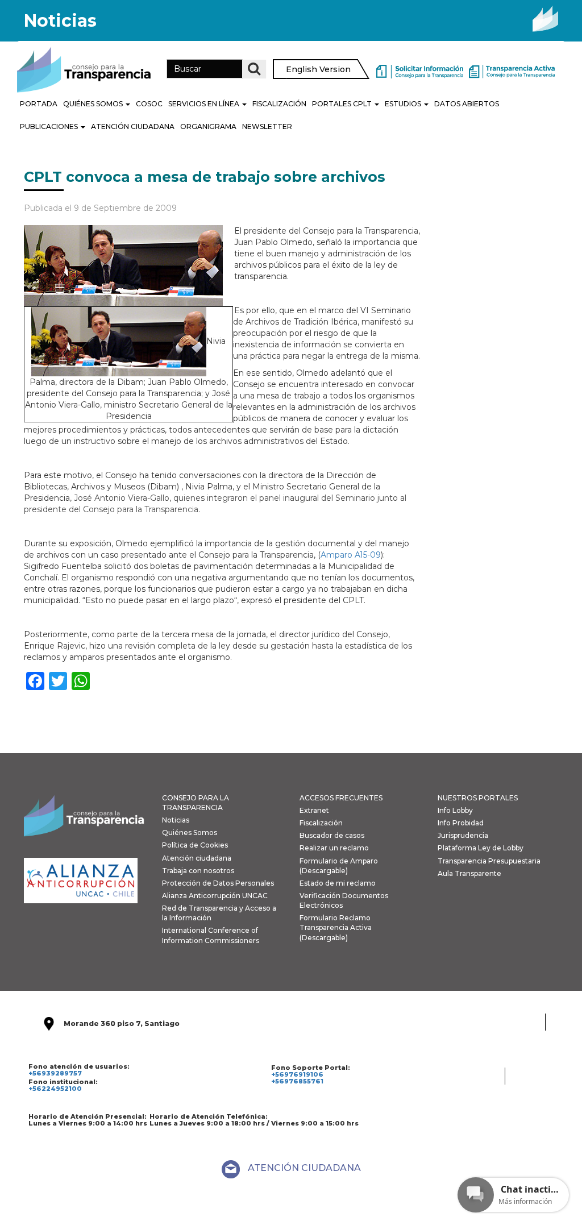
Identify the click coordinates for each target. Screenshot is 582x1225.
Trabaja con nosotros (198, 870)
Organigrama (208, 126)
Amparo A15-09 (351, 555)
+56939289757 (55, 1073)
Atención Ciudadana (132, 126)
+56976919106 (297, 1074)
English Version (318, 69)
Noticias (175, 820)
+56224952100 (55, 1089)
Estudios (404, 103)
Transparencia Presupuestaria (489, 861)
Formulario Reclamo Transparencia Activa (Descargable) (336, 927)
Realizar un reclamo (334, 848)
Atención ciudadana (196, 858)
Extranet (314, 810)
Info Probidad (461, 823)
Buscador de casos (332, 835)
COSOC (149, 103)
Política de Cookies (195, 845)
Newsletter (267, 126)
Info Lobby (455, 810)
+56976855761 (297, 1081)
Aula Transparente (469, 873)
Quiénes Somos (93, 103)
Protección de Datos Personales (218, 883)
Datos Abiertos (466, 103)
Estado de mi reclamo (338, 883)
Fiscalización (279, 103)
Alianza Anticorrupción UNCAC (215, 895)
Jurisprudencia (463, 835)
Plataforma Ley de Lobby (480, 848)
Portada (38, 103)
